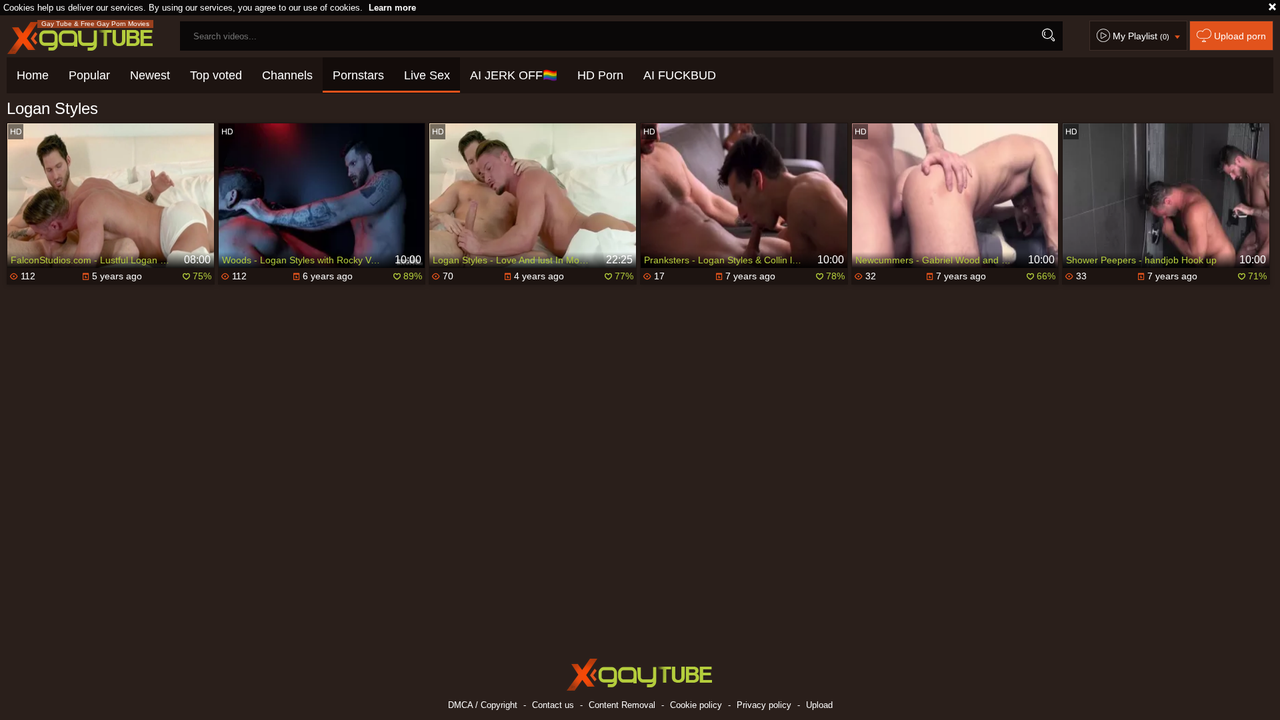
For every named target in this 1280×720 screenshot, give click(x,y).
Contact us (553, 705)
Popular (89, 75)
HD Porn (600, 75)
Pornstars (358, 75)
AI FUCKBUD (679, 75)
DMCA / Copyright (482, 705)
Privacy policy (764, 705)
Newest (150, 75)
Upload (819, 705)
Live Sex (427, 75)
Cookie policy (696, 705)
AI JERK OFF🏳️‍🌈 (513, 75)
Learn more (392, 8)
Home (33, 75)
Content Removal (622, 705)
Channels (287, 75)
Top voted (216, 75)
